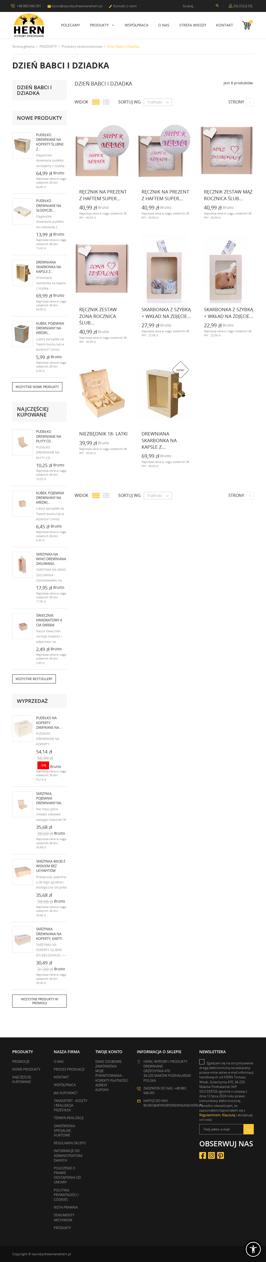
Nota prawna (66, 1207)
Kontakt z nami (123, 6)
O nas (163, 25)
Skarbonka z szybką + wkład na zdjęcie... (166, 312)
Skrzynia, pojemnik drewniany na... (49, 798)
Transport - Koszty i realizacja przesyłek (70, 1105)
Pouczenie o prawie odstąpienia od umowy (67, 1175)
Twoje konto (108, 1051)
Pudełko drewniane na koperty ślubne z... (50, 142)
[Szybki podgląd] (63, 217)
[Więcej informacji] (75, 217)
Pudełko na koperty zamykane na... (48, 723)
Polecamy (70, 25)
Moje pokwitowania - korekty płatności (111, 1076)
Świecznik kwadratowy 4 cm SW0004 (49, 620)
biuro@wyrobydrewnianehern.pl (74, 6)
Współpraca (136, 25)
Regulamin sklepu (70, 1143)
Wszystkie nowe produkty (37, 387)
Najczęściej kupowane (21, 1079)
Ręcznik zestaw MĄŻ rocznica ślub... (228, 195)
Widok (81, 102)
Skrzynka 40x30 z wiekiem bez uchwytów (50, 866)
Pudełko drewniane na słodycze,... (48, 205)
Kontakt (224, 25)
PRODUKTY (100, 25)
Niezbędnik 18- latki (103, 434)
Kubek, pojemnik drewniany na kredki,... (50, 328)
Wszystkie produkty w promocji (39, 1001)
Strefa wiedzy (192, 25)
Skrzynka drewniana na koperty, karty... (50, 934)
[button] (253, 1249)
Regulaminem (210, 1115)
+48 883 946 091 (28, 6)
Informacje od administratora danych (68, 1155)
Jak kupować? (65, 1093)
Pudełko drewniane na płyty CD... (48, 436)
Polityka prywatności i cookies (66, 1195)
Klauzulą (228, 1115)
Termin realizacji (69, 1117)
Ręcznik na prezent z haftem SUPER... (103, 195)
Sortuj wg (129, 102)
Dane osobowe (108, 1061)
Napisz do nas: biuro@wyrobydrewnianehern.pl (173, 1103)
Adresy (101, 1085)
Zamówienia (106, 1066)
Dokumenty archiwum (64, 1217)
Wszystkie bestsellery (34, 679)
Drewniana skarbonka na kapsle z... (48, 267)
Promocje (20, 1061)
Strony (236, 102)
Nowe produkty (26, 1069)
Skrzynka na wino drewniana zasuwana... (51, 559)
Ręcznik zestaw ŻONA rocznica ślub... (98, 315)
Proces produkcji (69, 1069)
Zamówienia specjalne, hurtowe (64, 1131)
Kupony (102, 1089)
